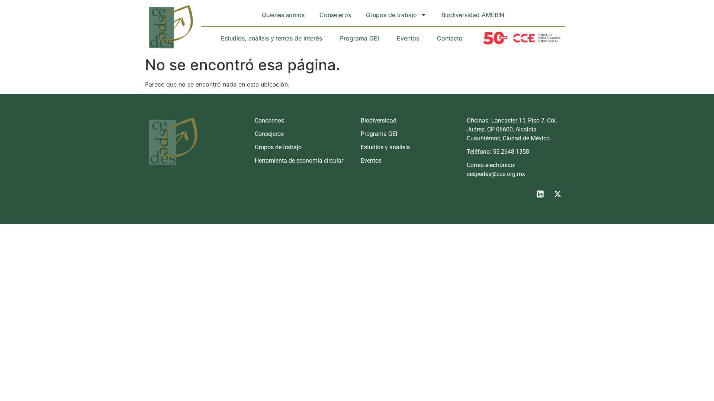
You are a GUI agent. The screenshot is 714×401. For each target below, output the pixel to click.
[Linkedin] (540, 194)
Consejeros (335, 15)
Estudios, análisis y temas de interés (271, 38)
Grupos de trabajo (391, 15)
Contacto (450, 38)
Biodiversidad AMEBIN (472, 15)
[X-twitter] (557, 194)
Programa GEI (359, 38)
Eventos (408, 38)
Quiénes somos (283, 15)
